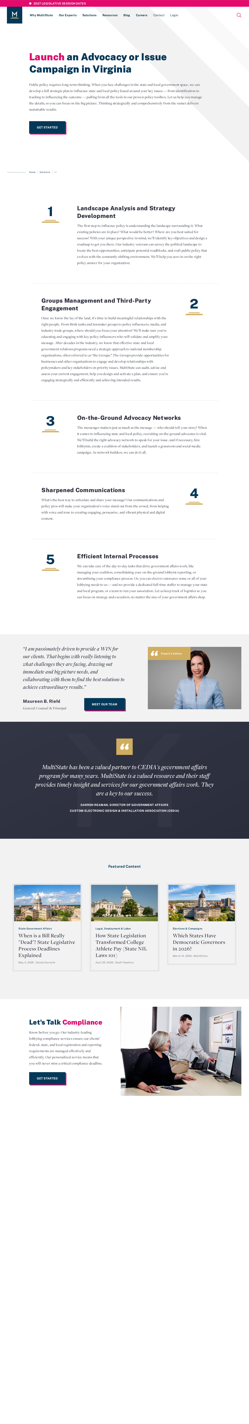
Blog (126, 15)
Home (32, 172)
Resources (110, 15)
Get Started (47, 127)
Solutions (89, 15)
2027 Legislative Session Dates (60, 3)
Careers (141, 15)
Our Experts (68, 15)
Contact (159, 15)
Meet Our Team (104, 704)
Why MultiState (41, 15)
